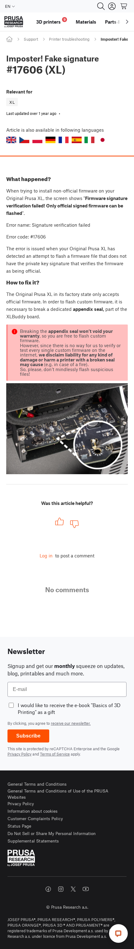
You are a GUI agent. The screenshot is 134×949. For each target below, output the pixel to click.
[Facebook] (48, 889)
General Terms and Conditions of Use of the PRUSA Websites (57, 794)
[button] (11, 140)
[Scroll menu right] (127, 21)
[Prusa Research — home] (13, 22)
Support (31, 39)
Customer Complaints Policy (35, 818)
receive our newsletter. (71, 723)
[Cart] (124, 6)
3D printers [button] (51, 21)
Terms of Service (55, 753)
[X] (73, 889)
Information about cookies (32, 811)
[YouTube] (86, 889)
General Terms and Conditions (37, 784)
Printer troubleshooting (69, 39)
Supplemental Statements (33, 840)
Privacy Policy (19, 753)
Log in (46, 555)
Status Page (19, 826)
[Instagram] (61, 889)
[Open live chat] (118, 933)
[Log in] (112, 6)
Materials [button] (86, 22)
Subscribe (28, 735)
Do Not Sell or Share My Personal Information (51, 833)
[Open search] (101, 6)
